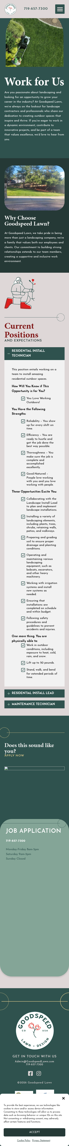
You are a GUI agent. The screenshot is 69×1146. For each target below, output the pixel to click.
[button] (63, 1098)
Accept (34, 1132)
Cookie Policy (23, 1141)
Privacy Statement (41, 1141)
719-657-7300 (36, 9)
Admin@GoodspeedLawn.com (34, 1061)
